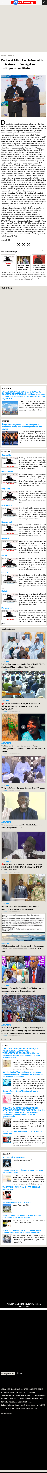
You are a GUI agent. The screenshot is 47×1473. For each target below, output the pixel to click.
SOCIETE (24, 272)
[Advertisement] (23, 28)
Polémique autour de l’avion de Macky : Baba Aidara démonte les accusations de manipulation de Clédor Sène (22, 949)
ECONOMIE (10, 274)
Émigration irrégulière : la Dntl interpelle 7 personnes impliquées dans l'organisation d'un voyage (22, 426)
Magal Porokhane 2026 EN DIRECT (17, 1202)
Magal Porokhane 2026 (21, 1205)
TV (31, 279)
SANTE (15, 276)
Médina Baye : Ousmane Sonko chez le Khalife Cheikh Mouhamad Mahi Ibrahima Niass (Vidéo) (22, 665)
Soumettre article (6, 1413)
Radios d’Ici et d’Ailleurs (15, 278)
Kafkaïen (5, 591)
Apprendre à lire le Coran (13, 1157)
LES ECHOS (22, 1402)
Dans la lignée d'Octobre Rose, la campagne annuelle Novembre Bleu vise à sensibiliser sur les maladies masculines (23, 1074)
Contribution (29, 278)
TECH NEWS (42, 278)
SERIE (30, 272)
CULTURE (11, 55)
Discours (5, 539)
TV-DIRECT (10, 276)
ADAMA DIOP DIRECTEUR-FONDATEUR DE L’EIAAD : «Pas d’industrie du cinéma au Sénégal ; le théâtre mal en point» (23, 267)
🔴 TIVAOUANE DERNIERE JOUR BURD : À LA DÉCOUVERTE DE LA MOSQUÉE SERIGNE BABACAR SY (21, 706)
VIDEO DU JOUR (19, 279)
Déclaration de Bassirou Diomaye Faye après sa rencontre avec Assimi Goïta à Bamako (20, 908)
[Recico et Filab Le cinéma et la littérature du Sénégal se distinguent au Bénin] (23, 76)
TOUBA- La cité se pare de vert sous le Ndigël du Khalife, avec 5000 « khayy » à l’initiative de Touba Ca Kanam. (23, 748)
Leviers (4, 572)
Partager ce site (7, 1373)
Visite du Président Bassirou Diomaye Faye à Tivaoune (23, 788)
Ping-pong (5, 488)
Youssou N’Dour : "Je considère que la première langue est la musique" (39, 267)
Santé (23, 278)
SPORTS (19, 272)
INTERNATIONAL (40, 274)
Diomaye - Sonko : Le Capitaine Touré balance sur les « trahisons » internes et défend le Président (23, 989)
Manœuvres (6, 608)
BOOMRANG (31, 274)
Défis (8, 266)
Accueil (3, 55)
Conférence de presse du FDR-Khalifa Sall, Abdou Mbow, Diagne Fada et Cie (21, 826)
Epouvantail (6, 522)
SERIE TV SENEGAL (37, 276)
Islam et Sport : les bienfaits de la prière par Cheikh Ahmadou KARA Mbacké (22, 1216)
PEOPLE (3, 276)
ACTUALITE (5, 272)
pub (7, 278)
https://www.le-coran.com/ (22, 1160)
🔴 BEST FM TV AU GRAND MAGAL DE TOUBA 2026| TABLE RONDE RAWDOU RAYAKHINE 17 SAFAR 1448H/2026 (21, 867)
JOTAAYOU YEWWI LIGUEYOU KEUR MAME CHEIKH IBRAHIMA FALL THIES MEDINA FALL (23, 1231)
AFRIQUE (35, 278)
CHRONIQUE (17, 274)
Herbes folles (7, 472)
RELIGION (35, 272)
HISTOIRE (27, 279)
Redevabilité (6, 505)
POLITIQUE (12, 272)
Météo (4, 555)
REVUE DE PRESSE (17, 1392)
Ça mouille (6, 455)
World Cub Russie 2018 (24, 276)
